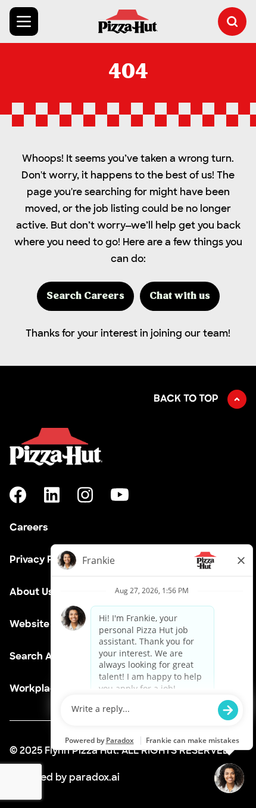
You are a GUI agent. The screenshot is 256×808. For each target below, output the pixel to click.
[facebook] (18, 494)
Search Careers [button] (85, 296)
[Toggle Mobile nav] (24, 21)
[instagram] (85, 495)
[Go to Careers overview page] (128, 21)
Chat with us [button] (179, 296)
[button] (232, 21)
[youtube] (120, 494)
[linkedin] (52, 495)
